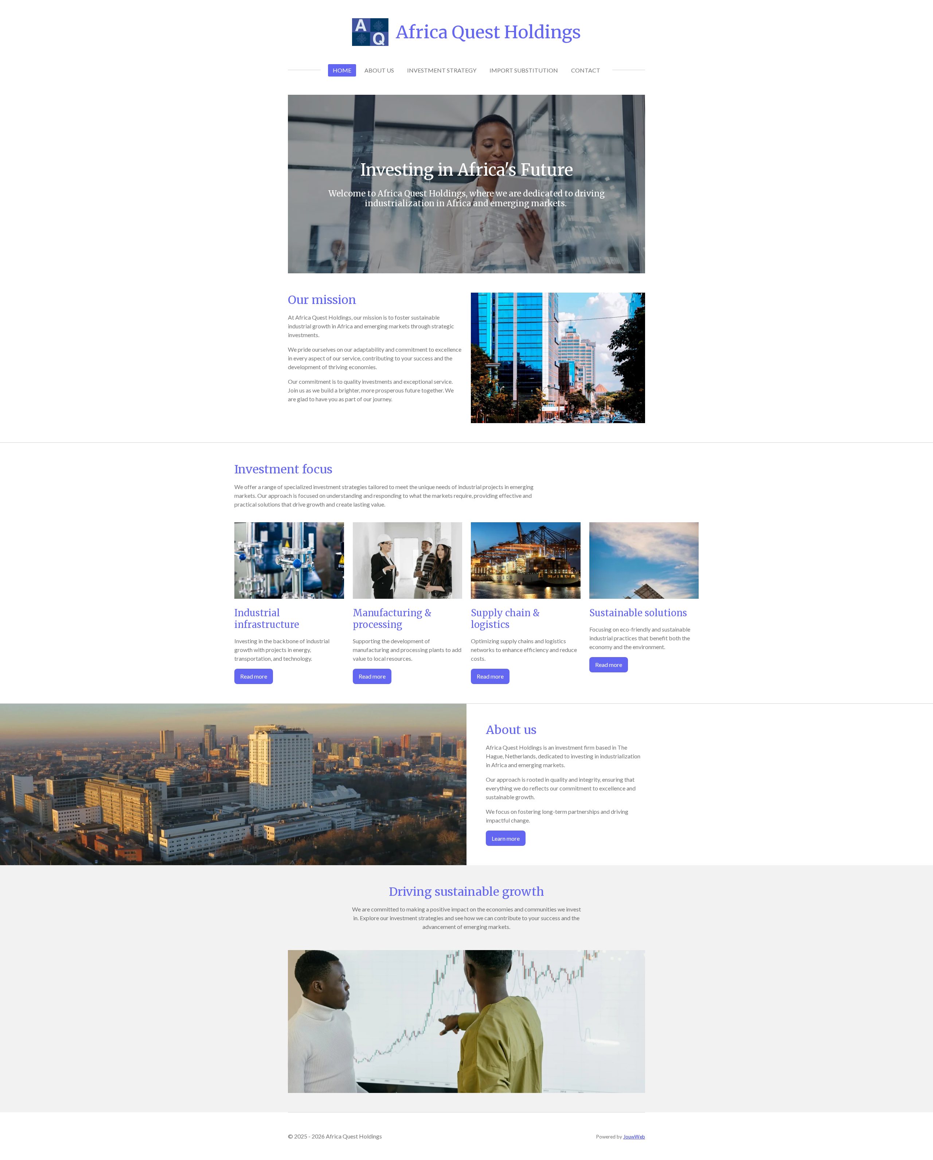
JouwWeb (634, 1137)
